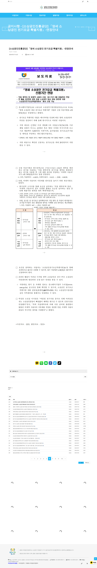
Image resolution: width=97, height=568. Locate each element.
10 (62, 459)
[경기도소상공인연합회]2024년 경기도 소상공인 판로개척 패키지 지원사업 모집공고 (29, 416)
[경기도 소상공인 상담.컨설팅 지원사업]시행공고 (22, 423)
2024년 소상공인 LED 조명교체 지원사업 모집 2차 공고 (23, 426)
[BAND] (41, 363)
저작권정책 (21, 563)
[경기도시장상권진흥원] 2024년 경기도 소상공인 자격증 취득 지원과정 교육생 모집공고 (29, 418)
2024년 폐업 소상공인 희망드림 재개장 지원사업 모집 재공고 (24, 448)
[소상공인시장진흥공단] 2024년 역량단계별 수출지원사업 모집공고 (25, 450)
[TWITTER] (55, 363)
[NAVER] (46, 363)
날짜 (75, 399)
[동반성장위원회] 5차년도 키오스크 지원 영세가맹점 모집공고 (24, 428)
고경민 (70, 402)
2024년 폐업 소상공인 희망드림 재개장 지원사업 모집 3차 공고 (25, 411)
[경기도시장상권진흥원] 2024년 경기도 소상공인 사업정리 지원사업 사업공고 (27, 443)
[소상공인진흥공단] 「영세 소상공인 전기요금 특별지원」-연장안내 (25, 438)
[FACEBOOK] (50, 363)
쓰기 (82, 462)
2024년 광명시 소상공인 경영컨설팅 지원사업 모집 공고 (23, 421)
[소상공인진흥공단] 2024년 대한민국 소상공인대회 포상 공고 (24, 435)
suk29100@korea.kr (13, 561)
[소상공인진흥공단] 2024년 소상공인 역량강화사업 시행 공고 (24, 409)
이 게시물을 (12, 376)
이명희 (70, 448)
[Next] (65, 458)
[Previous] (31, 458)
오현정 (70, 404)
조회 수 (84, 399)
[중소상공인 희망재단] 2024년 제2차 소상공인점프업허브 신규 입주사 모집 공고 (28, 433)
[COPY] (59, 363)
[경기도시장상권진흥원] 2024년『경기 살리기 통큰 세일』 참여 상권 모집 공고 (28, 445)
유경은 (15, 51)
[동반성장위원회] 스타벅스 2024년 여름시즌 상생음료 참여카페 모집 (26, 452)
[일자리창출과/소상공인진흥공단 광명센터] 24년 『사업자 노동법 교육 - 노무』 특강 (29, 414)
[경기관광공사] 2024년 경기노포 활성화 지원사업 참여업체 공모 (25, 440)
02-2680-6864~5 (83, 1)
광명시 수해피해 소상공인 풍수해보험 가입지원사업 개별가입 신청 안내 (26, 406)
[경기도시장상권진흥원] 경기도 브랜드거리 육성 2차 (23, 431)
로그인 (10, 1)
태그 (88, 462)
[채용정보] (92, 29)
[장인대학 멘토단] (5, 29)
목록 (85, 376)
